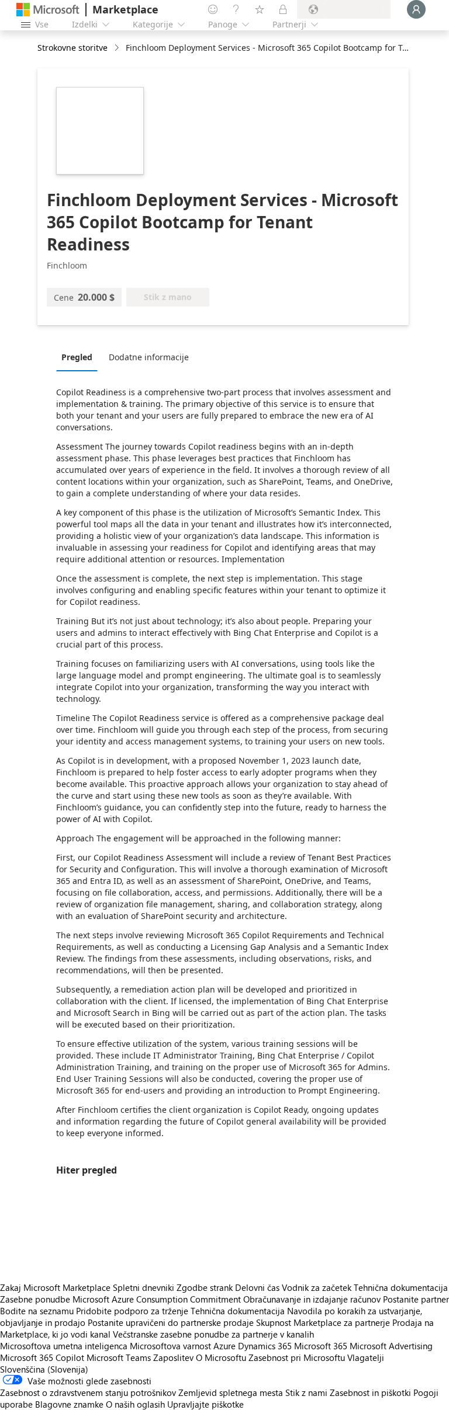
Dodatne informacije (149, 357)
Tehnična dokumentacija (401, 1287)
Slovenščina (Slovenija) (44, 1369)
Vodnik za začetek (316, 1287)
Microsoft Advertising (391, 1346)
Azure (224, 1346)
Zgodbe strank (205, 1287)
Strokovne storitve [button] (72, 47)
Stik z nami (306, 1392)
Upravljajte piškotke (205, 1404)
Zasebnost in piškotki (370, 1392)
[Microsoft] (48, 9)
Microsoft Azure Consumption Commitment (157, 1299)
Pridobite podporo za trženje (132, 1311)
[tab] (79, 357)
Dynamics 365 (265, 1346)
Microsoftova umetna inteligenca (63, 1346)
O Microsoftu (221, 1357)
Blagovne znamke (69, 1404)
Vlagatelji (365, 1357)
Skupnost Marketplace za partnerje (323, 1322)
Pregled (76, 357)
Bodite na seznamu (37, 1311)
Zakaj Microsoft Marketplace (55, 1287)
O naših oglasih (135, 1404)
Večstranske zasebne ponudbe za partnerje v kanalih (213, 1334)
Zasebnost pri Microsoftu (296, 1357)
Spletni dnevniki (143, 1287)
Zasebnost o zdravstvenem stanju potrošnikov (88, 1392)
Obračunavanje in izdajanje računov (312, 1299)
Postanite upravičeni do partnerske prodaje (171, 1322)
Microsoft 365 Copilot (42, 1357)
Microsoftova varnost (170, 1346)
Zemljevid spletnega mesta (230, 1392)
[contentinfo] (117, 48)
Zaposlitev (173, 1357)
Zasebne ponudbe (35, 1299)
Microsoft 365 (320, 1346)
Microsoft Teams (119, 1357)
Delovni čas (257, 1287)
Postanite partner (416, 1299)
